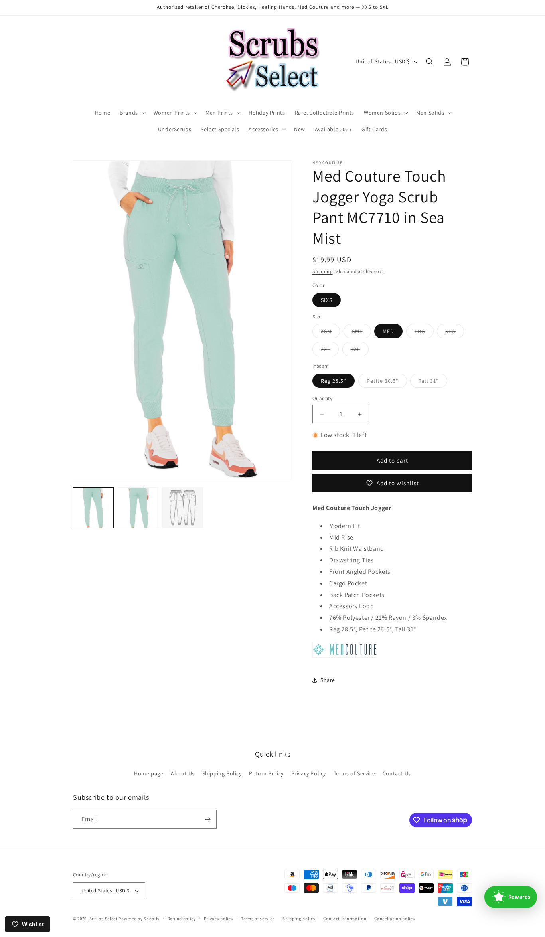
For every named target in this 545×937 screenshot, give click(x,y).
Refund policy (182, 918)
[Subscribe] (207, 819)
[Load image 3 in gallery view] (182, 507)
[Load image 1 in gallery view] (93, 507)
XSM (330, 332)
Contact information (344, 918)
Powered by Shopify (139, 918)
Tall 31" (433, 382)
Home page (148, 773)
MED (388, 331)
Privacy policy (218, 918)
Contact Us (397, 773)
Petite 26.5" (387, 382)
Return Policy (266, 773)
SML (361, 332)
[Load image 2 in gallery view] (138, 507)
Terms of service (257, 918)
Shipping (322, 271)
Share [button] (327, 680)
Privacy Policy (308, 773)
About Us (183, 773)
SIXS (326, 300)
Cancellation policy (394, 918)
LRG (424, 332)
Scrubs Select (103, 918)
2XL (330, 350)
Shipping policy (299, 918)
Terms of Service (354, 773)
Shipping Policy (222, 773)
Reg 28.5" (333, 380)
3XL (360, 350)
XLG (454, 332)
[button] (132, 112)
